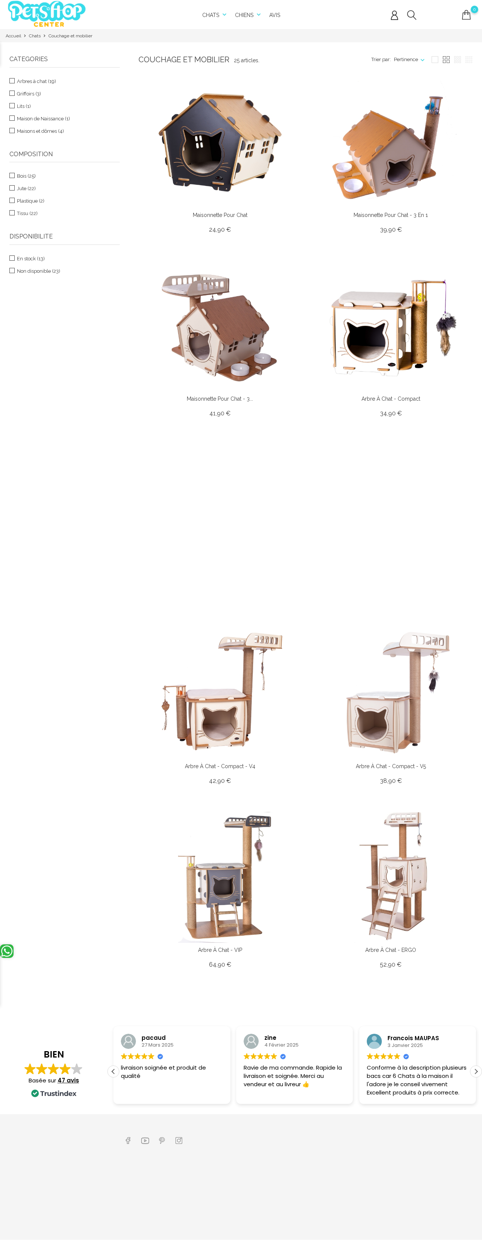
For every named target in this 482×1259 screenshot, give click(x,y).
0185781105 (29, 1198)
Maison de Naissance (43, 118)
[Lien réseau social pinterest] (162, 1139)
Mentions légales (144, 1193)
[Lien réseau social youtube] (145, 1139)
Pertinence (406, 59)
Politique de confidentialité (155, 1216)
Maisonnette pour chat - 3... (220, 399)
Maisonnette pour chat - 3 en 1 (391, 215)
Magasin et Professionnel (232, 1185)
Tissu (27, 213)
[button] (476, 1071)
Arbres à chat (36, 81)
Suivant (458, 1007)
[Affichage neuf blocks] (457, 59)
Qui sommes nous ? (227, 1173)
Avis (274, 15)
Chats (215, 14)
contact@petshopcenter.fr (43, 1209)
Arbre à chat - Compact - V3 (390, 583)
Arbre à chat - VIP (220, 950)
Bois (26, 176)
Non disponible (38, 271)
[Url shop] (47, 13)
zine (270, 1038)
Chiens (248, 14)
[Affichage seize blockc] (468, 59)
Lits (24, 106)
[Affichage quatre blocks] (446, 59)
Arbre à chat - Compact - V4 (220, 766)
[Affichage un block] (435, 59)
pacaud (154, 1038)
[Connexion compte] (394, 15)
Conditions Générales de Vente (159, 1204)
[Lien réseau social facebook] (128, 1139)
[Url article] (220, 142)
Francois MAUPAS (413, 1038)
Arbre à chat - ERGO (390, 950)
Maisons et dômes (40, 131)
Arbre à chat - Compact (391, 399)
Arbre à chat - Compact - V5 (391, 766)
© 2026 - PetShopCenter (33, 1249)
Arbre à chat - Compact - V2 (220, 583)
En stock (31, 258)
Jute (26, 188)
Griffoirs (29, 94)
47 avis (68, 1080)
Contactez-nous (222, 1216)
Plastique (30, 201)
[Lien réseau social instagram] (179, 1139)
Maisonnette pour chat (220, 215)
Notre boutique (221, 1228)
